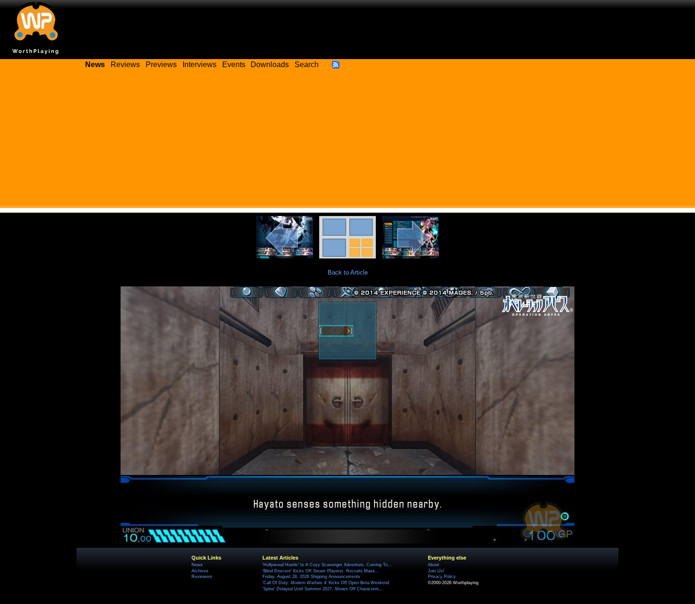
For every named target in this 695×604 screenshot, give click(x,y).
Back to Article (348, 272)
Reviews (125, 64)
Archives (199, 571)
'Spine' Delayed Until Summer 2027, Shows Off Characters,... (323, 589)
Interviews (199, 64)
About (433, 564)
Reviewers (201, 576)
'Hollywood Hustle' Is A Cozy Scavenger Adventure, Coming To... (327, 564)
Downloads (270, 64)
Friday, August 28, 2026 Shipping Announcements (311, 576)
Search (307, 64)
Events (233, 64)
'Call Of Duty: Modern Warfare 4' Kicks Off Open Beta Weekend (325, 582)
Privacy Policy (442, 576)
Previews (161, 64)
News (197, 564)
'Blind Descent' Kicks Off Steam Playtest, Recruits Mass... (320, 571)
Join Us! (436, 571)
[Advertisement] (347, 142)
